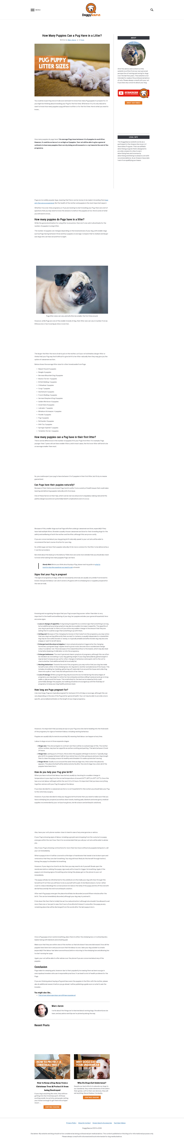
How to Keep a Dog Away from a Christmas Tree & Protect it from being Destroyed (52, 1086)
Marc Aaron (72, 40)
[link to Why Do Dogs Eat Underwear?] (92, 1066)
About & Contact (84, 1123)
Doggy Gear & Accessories (102, 1123)
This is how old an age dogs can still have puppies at (57, 995)
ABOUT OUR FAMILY (133, 103)
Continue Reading (52, 1107)
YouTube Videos (120, 1123)
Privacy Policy (71, 1123)
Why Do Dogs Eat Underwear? (91, 1083)
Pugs (82, 40)
